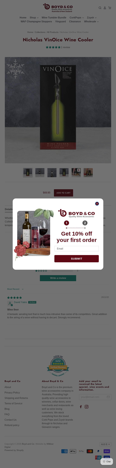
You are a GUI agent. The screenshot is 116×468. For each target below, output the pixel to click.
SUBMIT (76, 258)
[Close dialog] (97, 203)
